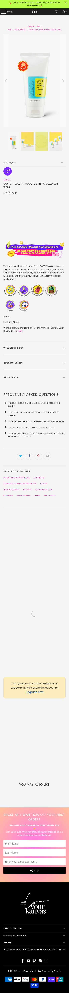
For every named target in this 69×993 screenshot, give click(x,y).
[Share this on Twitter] (20, 456)
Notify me (34, 231)
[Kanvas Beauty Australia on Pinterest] (34, 961)
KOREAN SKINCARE (43, 489)
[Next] (63, 80)
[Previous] (6, 80)
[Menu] (1, 11)
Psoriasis (8, 495)
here (20, 331)
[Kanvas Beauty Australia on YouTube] (28, 961)
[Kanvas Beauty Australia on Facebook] (22, 961)
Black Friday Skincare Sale (16, 477)
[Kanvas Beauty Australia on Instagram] (40, 961)
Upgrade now (34, 692)
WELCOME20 (50, 495)
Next (39, 27)
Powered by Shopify (51, 971)
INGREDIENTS (10, 377)
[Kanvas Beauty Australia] (34, 11)
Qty (5, 199)
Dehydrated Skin (11, 489)
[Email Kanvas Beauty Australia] (46, 961)
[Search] (56, 11)
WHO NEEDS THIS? (13, 348)
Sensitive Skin (23, 495)
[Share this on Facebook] (29, 456)
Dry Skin (27, 489)
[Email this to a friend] (47, 456)
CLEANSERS (39, 477)
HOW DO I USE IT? (13, 362)
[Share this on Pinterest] (38, 456)
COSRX (6, 179)
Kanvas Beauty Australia (28, 971)
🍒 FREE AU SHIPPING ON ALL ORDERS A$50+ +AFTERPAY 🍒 (34, 4)
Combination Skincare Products (19, 483)
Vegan (37, 495)
